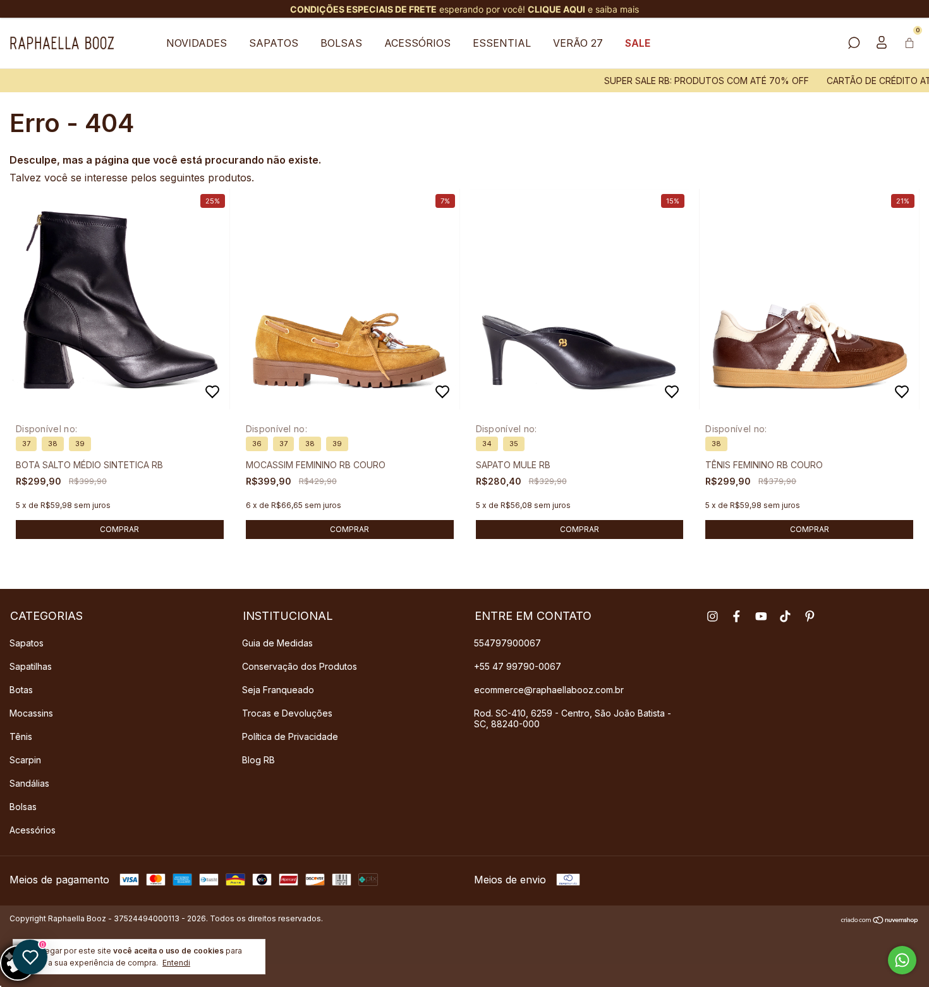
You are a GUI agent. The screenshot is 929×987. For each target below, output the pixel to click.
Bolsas (23, 806)
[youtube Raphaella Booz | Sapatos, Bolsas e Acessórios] (761, 616)
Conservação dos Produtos (299, 666)
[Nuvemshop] (880, 920)
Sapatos (26, 643)
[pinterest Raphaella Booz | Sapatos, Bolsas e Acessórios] (810, 616)
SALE (637, 43)
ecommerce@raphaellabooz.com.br (549, 689)
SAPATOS (273, 43)
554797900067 (507, 643)
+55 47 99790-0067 (517, 666)
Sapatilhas (30, 666)
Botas (21, 689)
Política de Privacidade (290, 736)
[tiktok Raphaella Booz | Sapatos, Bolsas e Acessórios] (785, 616)
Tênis (20, 736)
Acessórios (32, 830)
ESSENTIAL (502, 43)
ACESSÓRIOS (417, 43)
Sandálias (29, 783)
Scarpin (25, 759)
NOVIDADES (196, 43)
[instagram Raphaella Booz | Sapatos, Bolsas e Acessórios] (713, 616)
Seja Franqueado (278, 689)
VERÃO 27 (578, 43)
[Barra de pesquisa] (854, 43)
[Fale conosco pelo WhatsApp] (902, 960)
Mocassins (31, 713)
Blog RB (258, 759)
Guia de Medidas (277, 643)
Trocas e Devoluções (287, 713)
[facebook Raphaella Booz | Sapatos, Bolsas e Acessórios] (737, 616)
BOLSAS (341, 43)
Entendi (176, 962)
